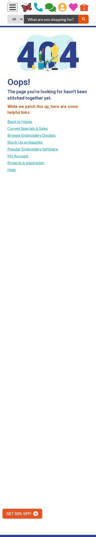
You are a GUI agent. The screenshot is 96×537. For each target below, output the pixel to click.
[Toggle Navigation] (12, 7)
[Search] (83, 19)
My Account (17, 155)
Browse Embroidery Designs (31, 135)
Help (11, 169)
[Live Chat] (50, 7)
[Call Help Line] (38, 7)
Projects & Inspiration (25, 162)
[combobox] (51, 19)
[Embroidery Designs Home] (26, 7)
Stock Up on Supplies (25, 142)
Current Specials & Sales (27, 128)
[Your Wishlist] (73, 7)
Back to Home (19, 121)
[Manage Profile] (62, 7)
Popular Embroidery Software (32, 149)
